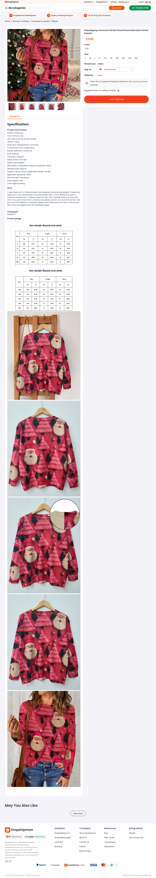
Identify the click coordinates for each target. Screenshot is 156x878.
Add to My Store (116, 99)
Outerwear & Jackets (40, 21)
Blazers (55, 21)
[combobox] (112, 69)
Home (7, 21)
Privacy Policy (138, 875)
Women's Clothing (21, 21)
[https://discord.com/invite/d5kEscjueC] (10, 861)
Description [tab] (14, 116)
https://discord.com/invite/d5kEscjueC (10, 861)
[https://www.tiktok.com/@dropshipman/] (6, 861)
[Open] (131, 69)
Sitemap (148, 875)
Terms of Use (127, 875)
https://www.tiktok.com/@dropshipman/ (7, 861)
